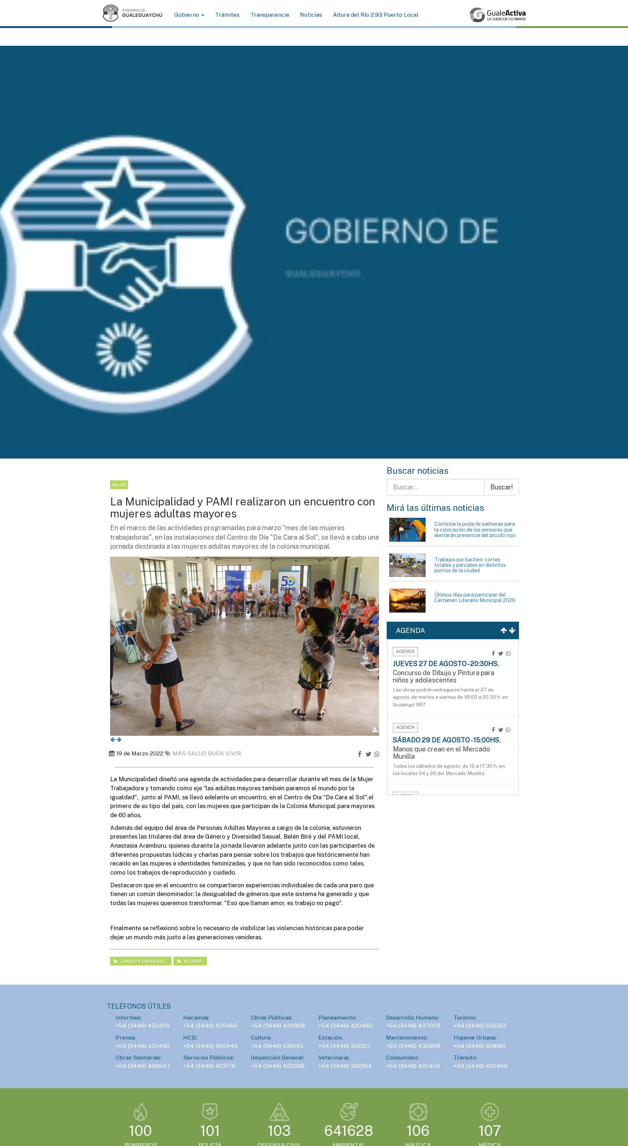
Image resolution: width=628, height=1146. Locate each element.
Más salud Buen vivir (207, 753)
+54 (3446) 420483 (345, 1025)
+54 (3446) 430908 (278, 1025)
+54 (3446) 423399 (278, 1065)
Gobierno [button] (187, 14)
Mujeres (192, 961)
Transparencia (269, 14)
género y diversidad (143, 961)
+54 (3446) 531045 (277, 1045)
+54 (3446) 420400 (143, 1025)
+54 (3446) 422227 (344, 1045)
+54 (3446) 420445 (210, 1045)
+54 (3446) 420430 (143, 1045)
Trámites (227, 14)
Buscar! (501, 487)
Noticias (311, 14)
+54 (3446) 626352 (480, 1025)
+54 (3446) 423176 (209, 1065)
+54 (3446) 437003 (413, 1025)
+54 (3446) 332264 (345, 1065)
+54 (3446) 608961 (480, 1045)
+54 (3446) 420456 (481, 1065)
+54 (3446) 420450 (413, 1065)
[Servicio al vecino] (498, 15)
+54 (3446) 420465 (210, 1025)
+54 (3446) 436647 (143, 1065)
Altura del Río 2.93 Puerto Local (375, 14)
